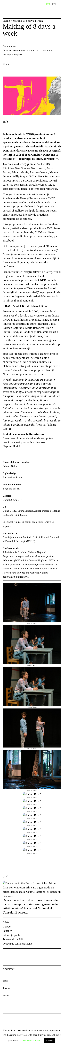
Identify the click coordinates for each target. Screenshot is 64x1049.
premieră (23, 311)
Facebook (6, 954)
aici (18, 446)
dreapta (56, 862)
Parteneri (7, 930)
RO (48, 4)
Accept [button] (49, 1040)
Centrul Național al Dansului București (18, 9)
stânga (17, 864)
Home (6, 20)
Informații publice (12, 935)
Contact (7, 926)
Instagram (15, 954)
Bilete (6, 922)
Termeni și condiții (13, 939)
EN (54, 4)
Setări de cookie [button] (31, 1040)
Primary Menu (61, 5)
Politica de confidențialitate (17, 943)
